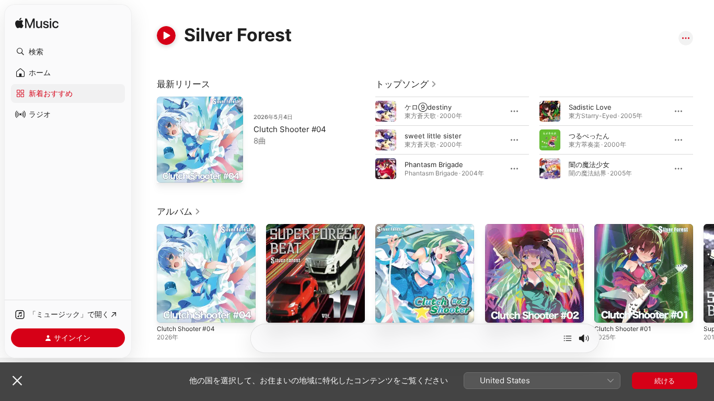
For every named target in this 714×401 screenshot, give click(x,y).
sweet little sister (433, 136)
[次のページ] (703, 140)
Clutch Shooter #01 (625, 228)
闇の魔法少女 (589, 164)
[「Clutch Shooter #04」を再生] (170, 309)
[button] (67, 52)
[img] (37, 24)
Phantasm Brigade (434, 164)
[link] (406, 84)
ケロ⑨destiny (428, 107)
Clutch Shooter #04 (290, 129)
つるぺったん (589, 136)
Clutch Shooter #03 (407, 228)
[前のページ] (365, 140)
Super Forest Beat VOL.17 (307, 228)
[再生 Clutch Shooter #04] (170, 170)
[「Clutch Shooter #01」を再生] (607, 309)
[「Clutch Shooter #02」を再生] (498, 309)
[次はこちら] (567, 338)
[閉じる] (17, 380)
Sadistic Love (590, 107)
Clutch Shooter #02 (517, 228)
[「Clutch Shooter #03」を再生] (388, 309)
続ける (664, 380)
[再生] (166, 35)
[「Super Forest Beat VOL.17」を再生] (279, 309)
